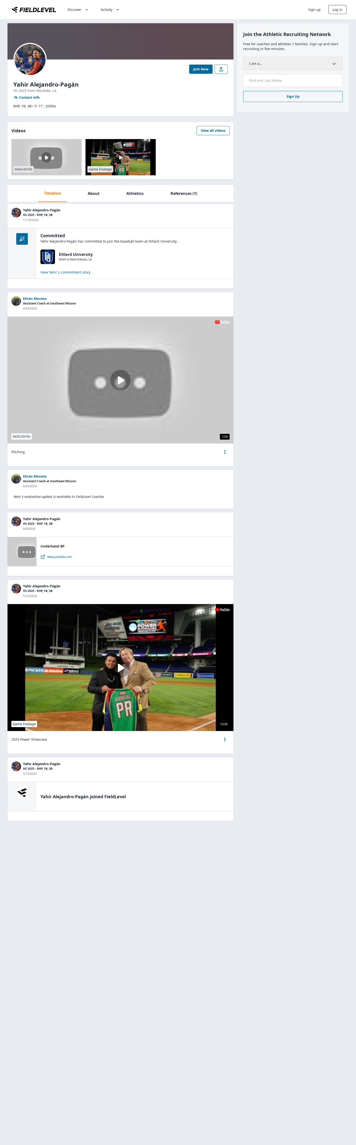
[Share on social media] (221, 69)
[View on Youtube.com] (222, 322)
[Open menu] (225, 452)
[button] (225, 452)
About (94, 193)
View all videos (213, 130)
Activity (106, 9)
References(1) (183, 193)
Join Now (201, 69)
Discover (74, 9)
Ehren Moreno (35, 298)
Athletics (135, 193)
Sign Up (293, 96)
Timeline (52, 193)
